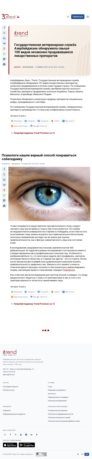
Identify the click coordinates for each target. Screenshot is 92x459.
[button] (4, 27)
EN (78, 454)
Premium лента (8, 390)
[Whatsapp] (5, 435)
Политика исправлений (57, 401)
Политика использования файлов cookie (64, 421)
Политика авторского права (59, 417)
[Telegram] (26, 435)
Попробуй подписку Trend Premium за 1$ (34, 133)
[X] (15, 435)
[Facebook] (10, 435)
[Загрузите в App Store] (10, 445)
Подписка (7, 410)
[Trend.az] (11, 16)
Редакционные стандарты (58, 397)
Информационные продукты (14, 414)
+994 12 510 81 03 (9, 372)
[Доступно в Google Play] (27, 445)
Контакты (52, 394)
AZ (82, 454)
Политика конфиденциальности (60, 414)
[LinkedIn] (31, 435)
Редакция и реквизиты (57, 390)
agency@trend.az (9, 374)
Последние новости (10, 387)
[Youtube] (21, 435)
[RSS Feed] (36, 435)
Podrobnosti (69, 270)
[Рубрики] (87, 16)
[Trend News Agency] (9, 353)
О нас (50, 387)
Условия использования (57, 410)
